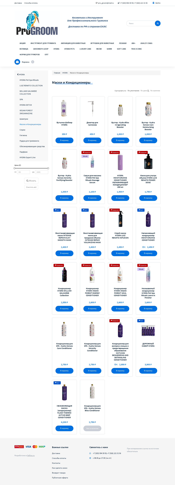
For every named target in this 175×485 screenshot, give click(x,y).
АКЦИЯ (22, 43)
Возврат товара (58, 473)
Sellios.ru (31, 455)
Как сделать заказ (59, 468)
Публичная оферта (60, 477)
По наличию (155, 90)
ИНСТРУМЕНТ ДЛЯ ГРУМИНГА (43, 43)
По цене (143, 90)
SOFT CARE (121, 49)
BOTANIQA (24, 49)
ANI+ (133, 43)
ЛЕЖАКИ (122, 43)
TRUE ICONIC (136, 49)
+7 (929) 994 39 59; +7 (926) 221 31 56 (133, 3)
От (15, 172)
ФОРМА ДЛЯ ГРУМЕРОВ (30, 54)
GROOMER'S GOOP (40, 49)
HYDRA (56, 49)
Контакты (56, 463)
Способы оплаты (31, 3)
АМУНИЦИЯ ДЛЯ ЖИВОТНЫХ (73, 43)
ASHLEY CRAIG (146, 43)
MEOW (99, 49)
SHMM (109, 49)
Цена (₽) (17, 165)
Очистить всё (31, 187)
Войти (158, 3)
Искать (32, 180)
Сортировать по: (120, 91)
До (33, 172)
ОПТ (46, 54)
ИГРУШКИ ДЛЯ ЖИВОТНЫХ (102, 43)
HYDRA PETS (69, 49)
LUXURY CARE (85, 49)
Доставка (18, 3)
